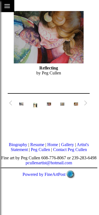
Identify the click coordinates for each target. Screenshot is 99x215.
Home (52, 144)
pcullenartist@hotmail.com (49, 162)
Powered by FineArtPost (44, 174)
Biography (18, 144)
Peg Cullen (40, 149)
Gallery (67, 144)
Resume (37, 144)
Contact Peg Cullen (70, 149)
